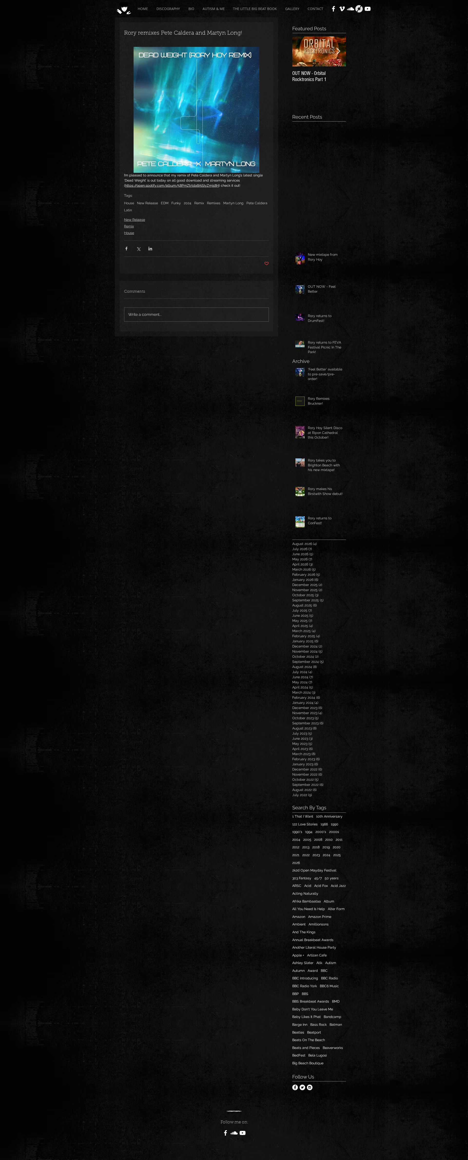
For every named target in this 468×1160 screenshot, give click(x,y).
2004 (296, 840)
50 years (332, 878)
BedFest (298, 1055)
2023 (316, 855)
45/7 (318, 878)
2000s (334, 832)
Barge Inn (299, 1025)
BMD (336, 1001)
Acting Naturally (305, 893)
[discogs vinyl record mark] (359, 8)
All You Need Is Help (308, 909)
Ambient (299, 924)
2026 (296, 863)
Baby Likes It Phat (306, 1017)
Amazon (298, 917)
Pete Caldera (256, 203)
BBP (295, 994)
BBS (305, 994)
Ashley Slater (302, 963)
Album (329, 901)
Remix (199, 203)
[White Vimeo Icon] (342, 8)
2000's (320, 832)
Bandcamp (332, 1017)
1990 (334, 824)
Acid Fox (321, 886)
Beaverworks (333, 1048)
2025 (337, 855)
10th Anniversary (329, 816)
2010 (329, 840)
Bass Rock (318, 1025)
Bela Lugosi (317, 1055)
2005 (307, 840)
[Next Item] (338, 51)
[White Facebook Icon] (333, 8)
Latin (128, 210)
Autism (330, 963)
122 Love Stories (305, 824)
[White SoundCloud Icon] (350, 8)
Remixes (213, 203)
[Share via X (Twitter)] (138, 248)
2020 (337, 847)
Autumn (298, 971)
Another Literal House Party (314, 947)
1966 (324, 824)
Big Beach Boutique (307, 1063)
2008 (318, 840)
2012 (295, 847)
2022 (306, 855)
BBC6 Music (329, 986)
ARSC (296, 886)
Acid (307, 886)
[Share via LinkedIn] (150, 248)
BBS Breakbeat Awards (310, 1001)
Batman (336, 1025)
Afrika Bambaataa (306, 901)
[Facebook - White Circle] (295, 1087)
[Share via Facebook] (126, 248)
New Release (147, 203)
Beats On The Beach (308, 1040)
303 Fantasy (301, 878)
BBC (324, 971)
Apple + (298, 955)
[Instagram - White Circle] (309, 1087)
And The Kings (303, 932)
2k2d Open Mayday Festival (314, 870)
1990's (297, 832)
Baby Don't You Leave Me (312, 1009)
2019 (326, 847)
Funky (176, 203)
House (129, 203)
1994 (308, 832)
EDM (164, 203)
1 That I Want (302, 816)
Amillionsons (319, 924)
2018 (316, 847)
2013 (305, 847)
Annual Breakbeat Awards (312, 940)
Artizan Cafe (317, 955)
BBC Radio (329, 978)
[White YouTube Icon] (367, 8)
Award (313, 971)
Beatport (314, 1032)
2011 (339, 840)
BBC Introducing (305, 978)
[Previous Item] (300, 51)
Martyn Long (233, 203)
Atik (319, 963)
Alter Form (336, 909)
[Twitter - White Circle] (302, 1087)
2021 (295, 855)
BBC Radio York (304, 986)
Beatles (298, 1032)
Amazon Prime (319, 917)
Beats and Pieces (306, 1048)
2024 (187, 203)
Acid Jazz (338, 886)
